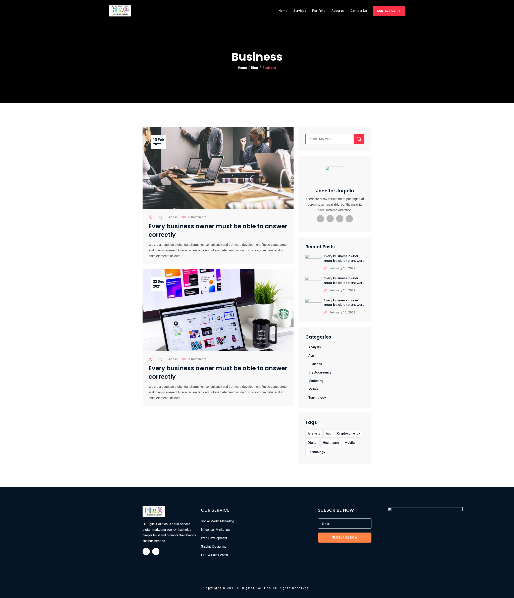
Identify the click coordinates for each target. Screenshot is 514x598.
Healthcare (331, 443)
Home (282, 11)
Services (299, 11)
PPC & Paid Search (214, 555)
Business (170, 217)
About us (338, 11)
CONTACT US (386, 10)
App (311, 355)
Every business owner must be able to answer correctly (218, 230)
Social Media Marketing (217, 521)
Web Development (214, 538)
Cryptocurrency (319, 372)
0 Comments (197, 217)
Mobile (313, 389)
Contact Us (359, 11)
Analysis (314, 347)
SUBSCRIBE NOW (344, 537)
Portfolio (318, 11)
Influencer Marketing (215, 530)
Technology (317, 398)
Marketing (315, 381)
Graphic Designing (213, 546)
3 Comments (197, 359)
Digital (312, 443)
